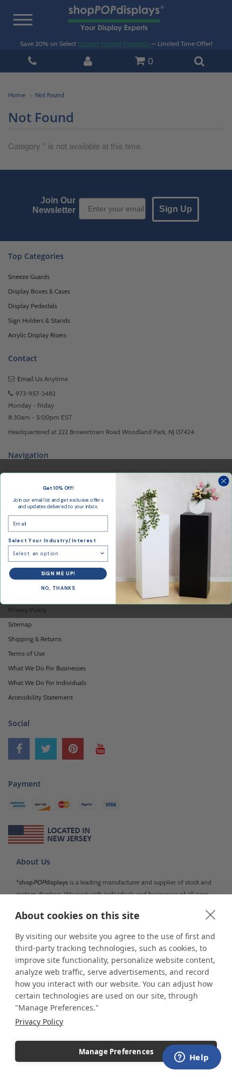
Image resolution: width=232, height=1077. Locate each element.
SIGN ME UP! (58, 573)
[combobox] (56, 554)
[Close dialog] (224, 481)
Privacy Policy (39, 1021)
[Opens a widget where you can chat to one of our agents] (191, 1058)
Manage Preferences (116, 1051)
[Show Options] (102, 554)
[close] (210, 914)
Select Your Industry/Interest (52, 541)
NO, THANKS (58, 589)
